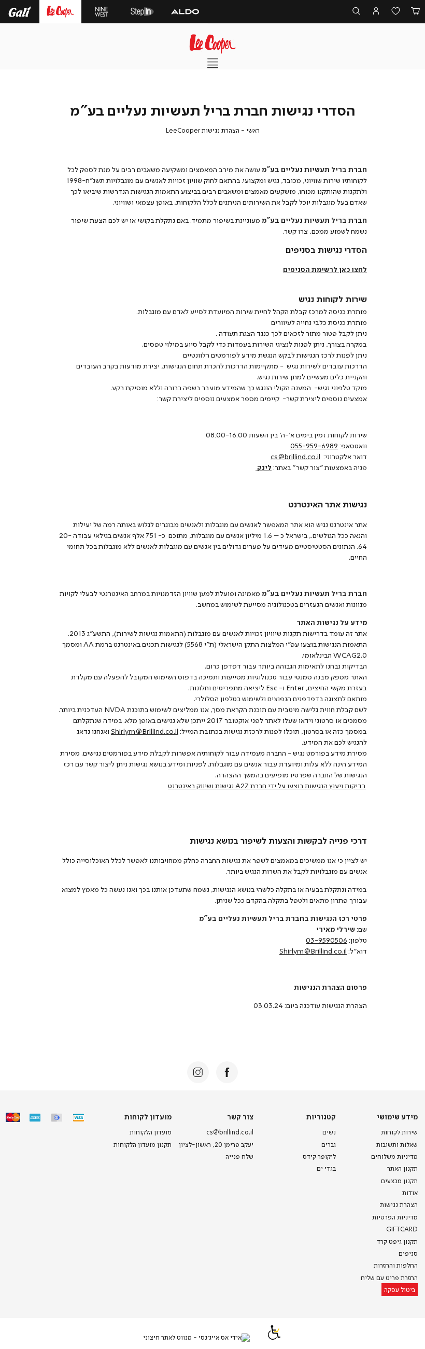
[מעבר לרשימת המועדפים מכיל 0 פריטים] (395, 12)
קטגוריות (320, 1116)
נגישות (224, 785)
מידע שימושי (397, 1116)
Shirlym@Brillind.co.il (144, 731)
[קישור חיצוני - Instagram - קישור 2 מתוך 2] (198, 1072)
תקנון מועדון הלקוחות (143, 1144)
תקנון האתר (402, 1168)
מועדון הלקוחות (151, 1132)
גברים (328, 1144)
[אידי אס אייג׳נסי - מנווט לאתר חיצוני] (196, 1337)
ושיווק (205, 785)
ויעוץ (336, 785)
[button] (415, 12)
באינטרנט (181, 785)
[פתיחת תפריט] (212, 63)
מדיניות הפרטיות (395, 1217)
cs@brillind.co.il (295, 456)
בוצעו (295, 785)
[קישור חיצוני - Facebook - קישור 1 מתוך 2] (227, 1072)
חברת (258, 785)
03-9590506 (326, 939)
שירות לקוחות (399, 1132)
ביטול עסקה (399, 1290)
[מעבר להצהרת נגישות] (274, 1337)
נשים (329, 1132)
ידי (272, 785)
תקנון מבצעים (399, 1181)
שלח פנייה (239, 1156)
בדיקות (355, 785)
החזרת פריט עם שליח (389, 1278)
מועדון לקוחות (147, 1116)
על (282, 785)
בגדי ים (326, 1168)
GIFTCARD (402, 1229)
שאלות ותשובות (397, 1144)
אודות (410, 1193)
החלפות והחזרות (396, 1265)
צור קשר (240, 1116)
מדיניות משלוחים (394, 1156)
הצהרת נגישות (399, 1205)
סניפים (408, 1253)
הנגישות (316, 785)
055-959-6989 (314, 445)
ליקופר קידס (319, 1156)
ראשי (253, 130)
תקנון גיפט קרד (397, 1241)
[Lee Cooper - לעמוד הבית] (212, 44)
